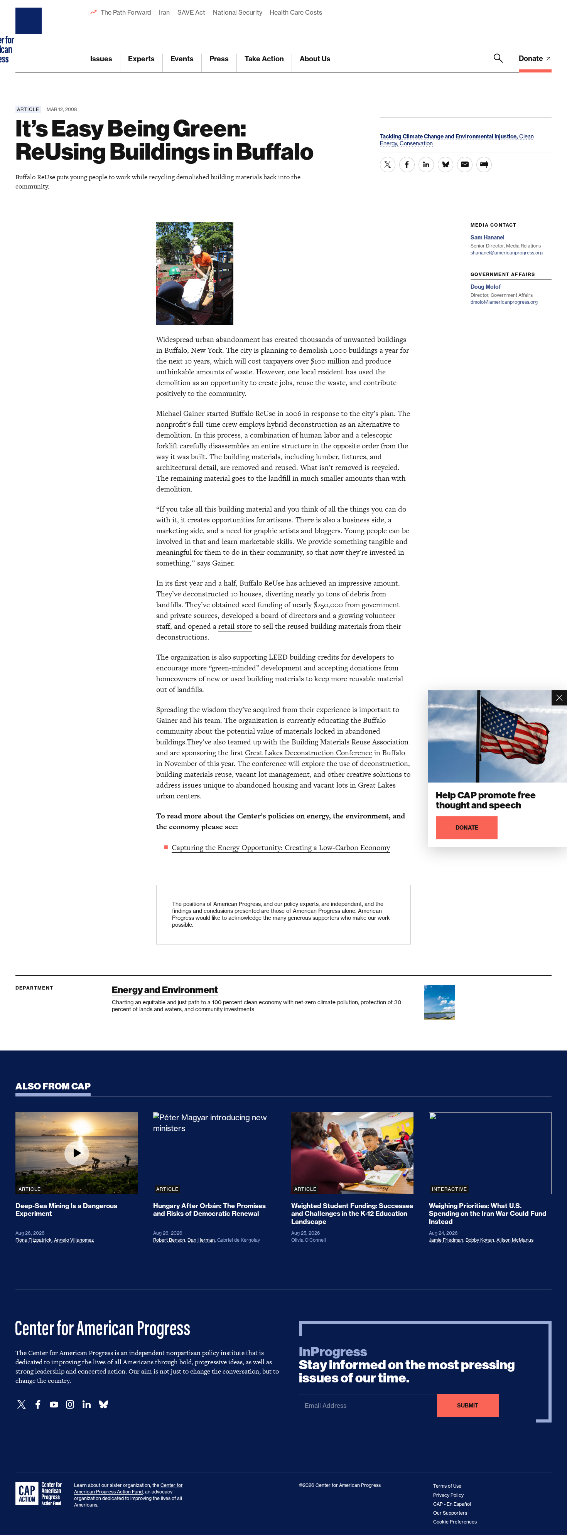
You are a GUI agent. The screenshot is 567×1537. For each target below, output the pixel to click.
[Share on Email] (464, 164)
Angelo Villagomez (74, 1240)
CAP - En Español (452, 1504)
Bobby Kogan (480, 1240)
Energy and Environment (165, 989)
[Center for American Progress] (29, 36)
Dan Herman (201, 1240)
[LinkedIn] (86, 1404)
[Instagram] (70, 1404)
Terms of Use (447, 1486)
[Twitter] (21, 1404)
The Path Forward (126, 12)
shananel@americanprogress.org (507, 253)
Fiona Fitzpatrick (33, 1240)
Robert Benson (169, 1240)
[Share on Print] (484, 164)
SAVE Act (191, 12)
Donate (532, 58)
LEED (278, 657)
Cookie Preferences (455, 1522)
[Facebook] (38, 1404)
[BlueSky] (103, 1404)
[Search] (498, 62)
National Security (237, 12)
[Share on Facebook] (407, 164)
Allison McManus (514, 1240)
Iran (164, 12)
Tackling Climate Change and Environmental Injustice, (449, 136)
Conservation (416, 143)
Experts (141, 58)
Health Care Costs (296, 12)
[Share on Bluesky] (445, 164)
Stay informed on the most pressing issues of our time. (407, 1365)
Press (219, 58)
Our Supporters (450, 1513)
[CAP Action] (40, 1493)
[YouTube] (54, 1404)
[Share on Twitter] (387, 164)
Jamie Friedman (446, 1240)
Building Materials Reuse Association (350, 742)
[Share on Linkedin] (426, 164)
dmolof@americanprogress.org (504, 302)
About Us (315, 58)
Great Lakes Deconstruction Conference (308, 752)
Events (182, 58)
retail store (235, 626)
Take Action (264, 58)
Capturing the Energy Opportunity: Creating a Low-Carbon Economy (281, 847)
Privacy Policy (448, 1495)
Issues (101, 58)
